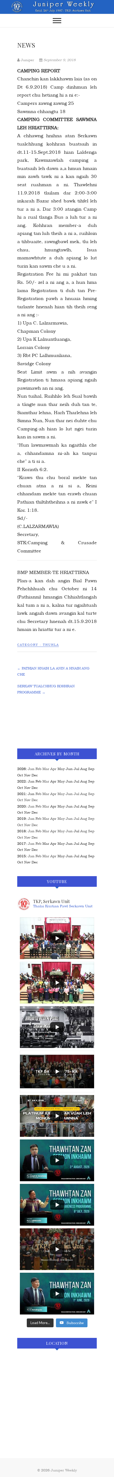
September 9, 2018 (59, 60)
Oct (20, 800)
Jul (76, 794)
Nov (27, 800)
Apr (53, 769)
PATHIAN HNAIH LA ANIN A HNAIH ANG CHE (53, 671)
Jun (69, 794)
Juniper (27, 60)
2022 (21, 781)
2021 (21, 794)
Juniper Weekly (64, 1470)
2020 (21, 806)
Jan (31, 769)
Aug (83, 794)
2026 (21, 769)
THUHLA (51, 645)
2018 (21, 831)
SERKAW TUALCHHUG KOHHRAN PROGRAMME (46, 689)
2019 (21, 819)
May (61, 794)
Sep (91, 794)
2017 (21, 844)
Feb (38, 769)
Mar (45, 769)
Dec (35, 800)
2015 (21, 856)
